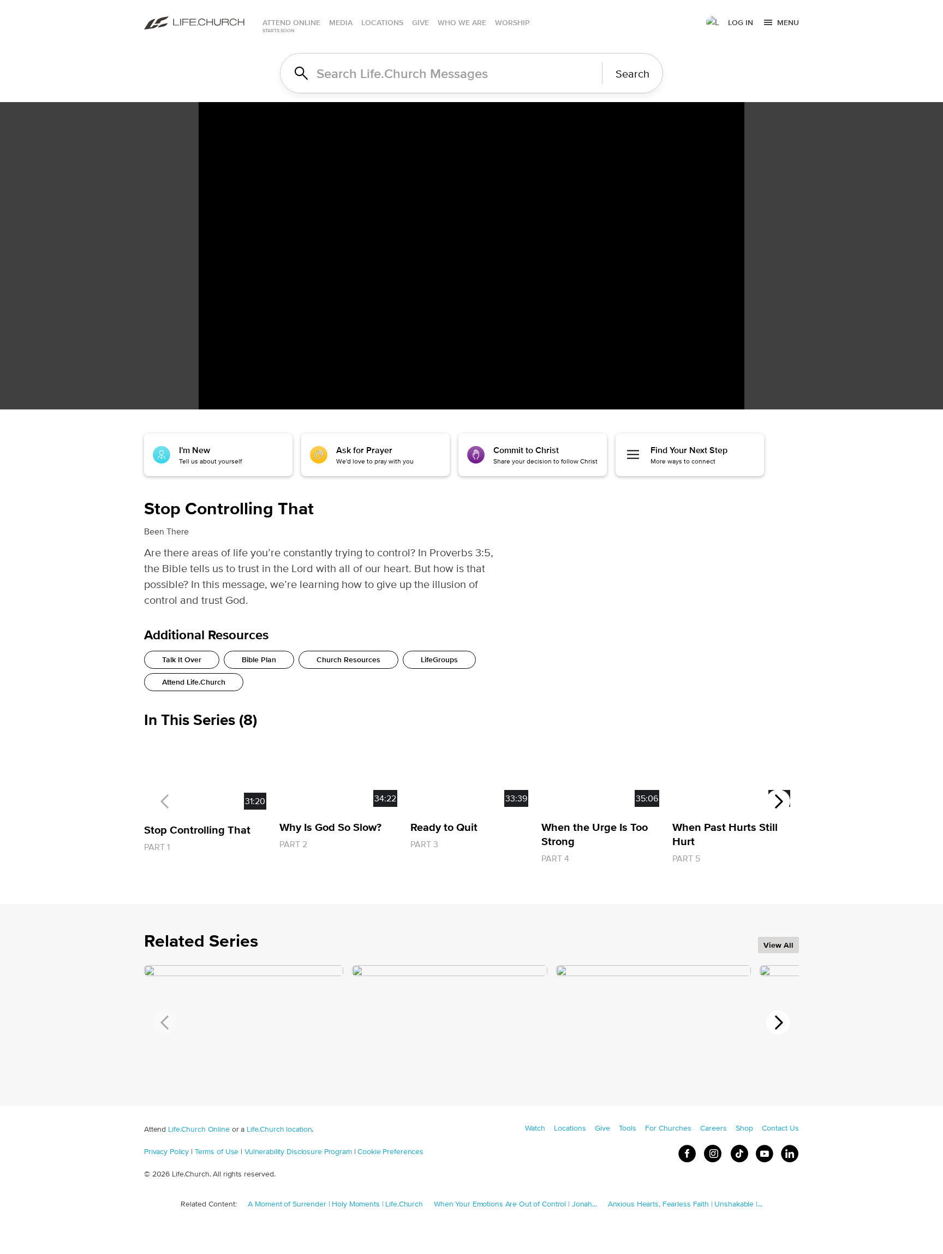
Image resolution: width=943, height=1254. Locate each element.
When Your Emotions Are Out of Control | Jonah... (515, 1203)
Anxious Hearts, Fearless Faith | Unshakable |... (685, 1203)
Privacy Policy (166, 1151)
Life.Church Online (199, 1129)
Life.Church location (279, 1129)
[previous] (165, 801)
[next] (778, 801)
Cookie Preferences (390, 1151)
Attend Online (291, 22)
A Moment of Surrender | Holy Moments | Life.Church (335, 1203)
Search (632, 73)
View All (778, 945)
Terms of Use (216, 1151)
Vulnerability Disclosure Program (298, 1151)
